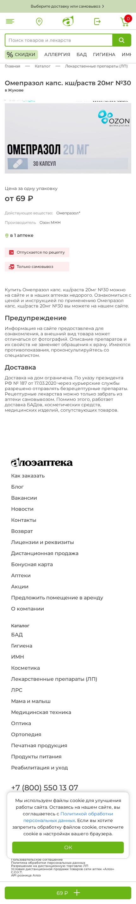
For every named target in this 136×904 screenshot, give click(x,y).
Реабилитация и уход (39, 768)
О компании (27, 609)
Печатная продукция (39, 746)
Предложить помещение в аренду (57, 598)
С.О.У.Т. (16, 872)
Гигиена (104, 54)
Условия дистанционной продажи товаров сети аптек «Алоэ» (62, 869)
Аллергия (57, 54)
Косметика (25, 668)
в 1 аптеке (22, 235)
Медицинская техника (41, 712)
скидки (21, 54)
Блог (17, 487)
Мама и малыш (31, 701)
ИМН (127, 54)
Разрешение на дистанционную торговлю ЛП (49, 866)
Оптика (21, 723)
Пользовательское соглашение (37, 859)
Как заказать (28, 476)
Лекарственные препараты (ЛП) (54, 679)
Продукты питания (36, 757)
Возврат (22, 531)
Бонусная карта (32, 564)
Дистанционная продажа (44, 553)
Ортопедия (26, 734)
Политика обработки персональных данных (48, 862)
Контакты (23, 520)
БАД (82, 54)
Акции (19, 587)
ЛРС (16, 690)
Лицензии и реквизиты (42, 542)
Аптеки (21, 575)
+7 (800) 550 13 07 (44, 787)
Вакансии (24, 498)
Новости (22, 509)
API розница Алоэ (26, 875)
